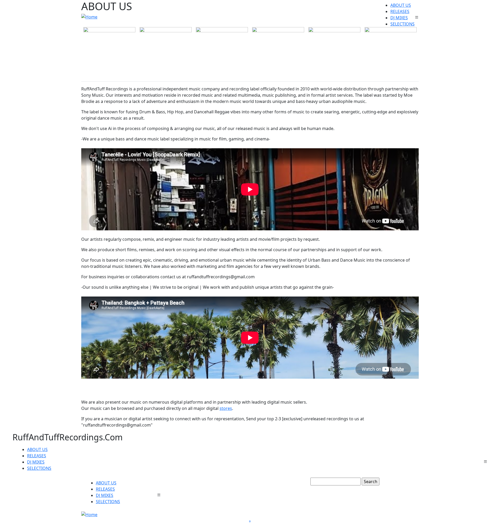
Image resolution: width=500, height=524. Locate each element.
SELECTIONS (402, 24)
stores (226, 408)
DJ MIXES (399, 18)
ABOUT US (400, 5)
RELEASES (399, 11)
